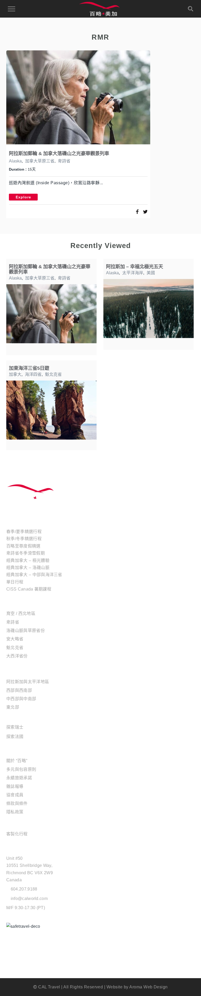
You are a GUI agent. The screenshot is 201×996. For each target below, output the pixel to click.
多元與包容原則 (21, 769)
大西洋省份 (17, 656)
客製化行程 (17, 834)
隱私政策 (14, 812)
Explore (23, 197)
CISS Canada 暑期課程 (28, 589)
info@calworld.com (29, 898)
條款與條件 (17, 803)
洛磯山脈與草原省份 (25, 630)
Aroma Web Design (148, 987)
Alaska (15, 161)
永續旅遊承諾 (19, 778)
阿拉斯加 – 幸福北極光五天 (134, 266)
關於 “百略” (16, 760)
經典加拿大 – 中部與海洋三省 (34, 574)
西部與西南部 (19, 690)
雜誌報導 (14, 786)
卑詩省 (64, 161)
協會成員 (14, 795)
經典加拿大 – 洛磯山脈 (27, 567)
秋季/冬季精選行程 (24, 538)
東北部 (12, 707)
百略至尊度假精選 (23, 546)
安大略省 (14, 639)
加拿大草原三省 (39, 161)
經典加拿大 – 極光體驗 (27, 560)
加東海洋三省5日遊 (29, 368)
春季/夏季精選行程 (24, 531)
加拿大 (15, 374)
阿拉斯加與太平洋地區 (27, 681)
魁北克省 (53, 374)
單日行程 (14, 582)
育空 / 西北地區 (20, 613)
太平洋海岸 (132, 273)
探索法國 (14, 736)
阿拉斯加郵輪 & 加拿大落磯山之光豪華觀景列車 (59, 153)
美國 (151, 273)
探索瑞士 (14, 727)
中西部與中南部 (21, 699)
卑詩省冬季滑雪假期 (25, 553)
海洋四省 (33, 374)
